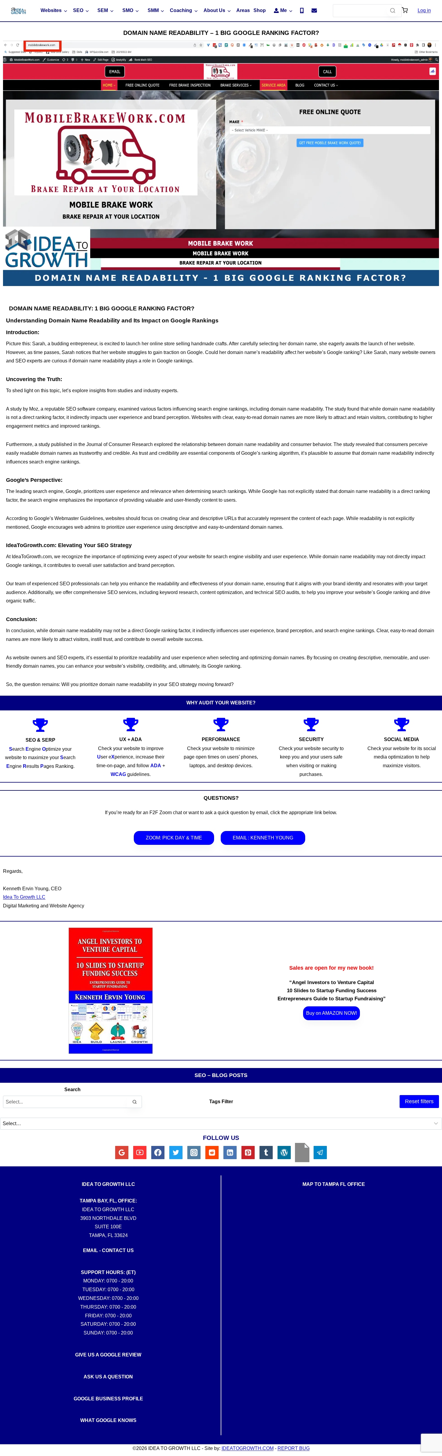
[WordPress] (284, 1152)
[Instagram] (194, 1152)
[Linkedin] (230, 1152)
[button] (405, 10)
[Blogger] (302, 1152)
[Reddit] (212, 1152)
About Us (214, 10)
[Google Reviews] (122, 1152)
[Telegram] (320, 1152)
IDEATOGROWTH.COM (248, 1448)
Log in (424, 10)
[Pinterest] (248, 1152)
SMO (127, 10)
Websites (51, 10)
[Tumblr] (266, 1152)
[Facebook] (158, 1152)
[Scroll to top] (432, 1023)
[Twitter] (176, 1152)
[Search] (393, 11)
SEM (102, 10)
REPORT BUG (294, 1448)
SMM (153, 10)
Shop (259, 10)
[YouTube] (140, 1152)
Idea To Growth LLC (24, 897)
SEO (78, 10)
